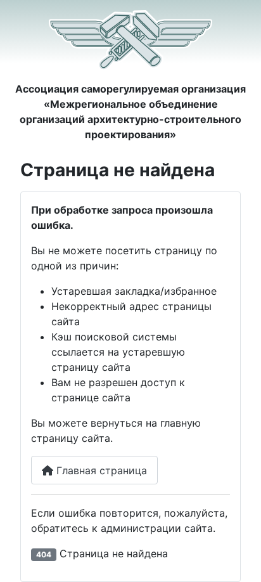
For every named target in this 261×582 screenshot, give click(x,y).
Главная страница (100, 470)
